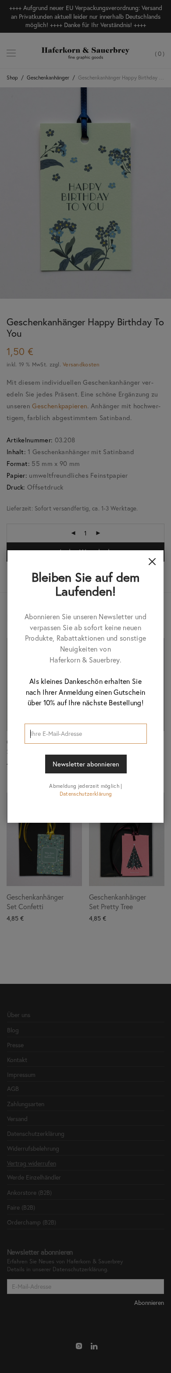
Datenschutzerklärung (86, 793)
